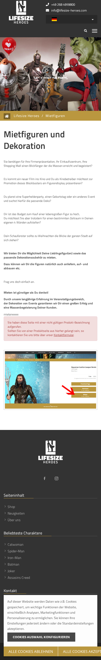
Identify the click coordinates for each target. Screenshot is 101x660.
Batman (13, 564)
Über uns (14, 519)
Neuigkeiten (16, 513)
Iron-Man (14, 557)
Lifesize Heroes (26, 115)
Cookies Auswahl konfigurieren (41, 637)
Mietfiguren (55, 115)
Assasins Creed (19, 577)
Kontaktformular (64, 335)
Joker (11, 570)
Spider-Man (16, 551)
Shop (11, 506)
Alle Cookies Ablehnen (31, 651)
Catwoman (16, 544)
